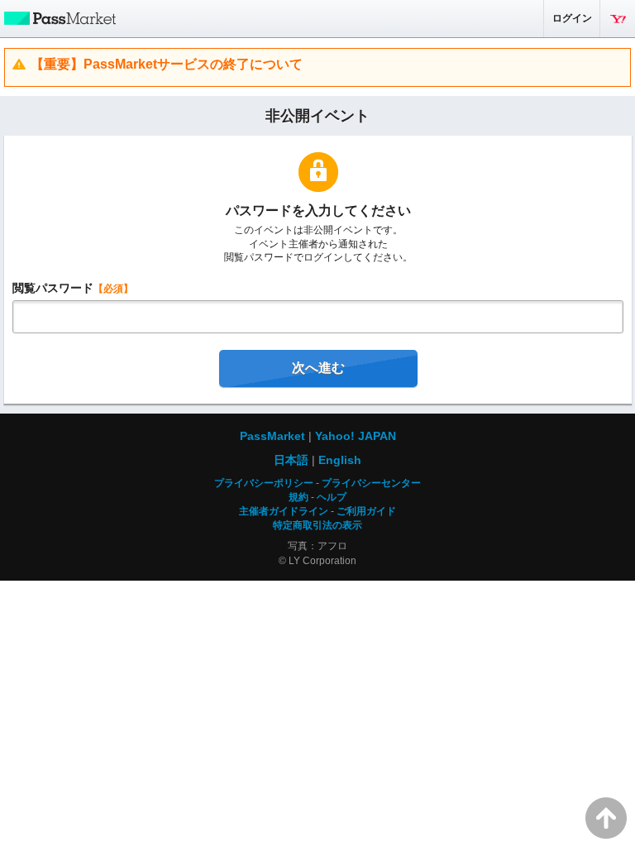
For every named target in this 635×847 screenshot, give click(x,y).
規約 (298, 497)
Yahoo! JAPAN (617, 18)
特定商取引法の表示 (317, 525)
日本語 (291, 460)
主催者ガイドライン (283, 511)
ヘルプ (331, 497)
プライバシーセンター (371, 483)
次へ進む (318, 368)
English (339, 460)
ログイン (572, 18)
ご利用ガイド (366, 511)
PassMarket (58, 17)
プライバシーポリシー (263, 483)
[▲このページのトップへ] (606, 818)
